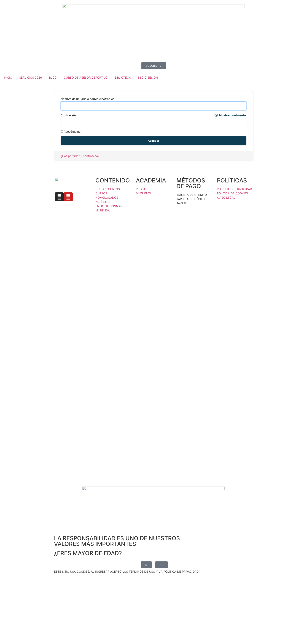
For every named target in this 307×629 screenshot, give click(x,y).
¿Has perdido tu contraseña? (80, 156)
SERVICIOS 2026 (30, 77)
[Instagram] (59, 196)
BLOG (53, 77)
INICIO (8, 77)
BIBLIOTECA (123, 77)
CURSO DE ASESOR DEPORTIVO (85, 77)
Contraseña (69, 115)
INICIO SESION (148, 77)
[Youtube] (68, 196)
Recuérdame (71, 131)
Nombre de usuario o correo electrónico (88, 98)
